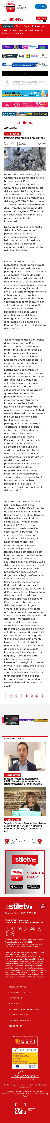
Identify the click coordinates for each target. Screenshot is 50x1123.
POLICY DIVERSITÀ (16, 1004)
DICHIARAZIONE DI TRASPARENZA (23, 1009)
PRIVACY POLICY (15, 998)
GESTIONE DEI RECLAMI (18, 1015)
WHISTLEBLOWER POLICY (19, 1020)
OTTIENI (41, 6)
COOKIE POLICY (15, 1026)
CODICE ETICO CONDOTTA (20, 992)
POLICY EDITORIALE (17, 987)
